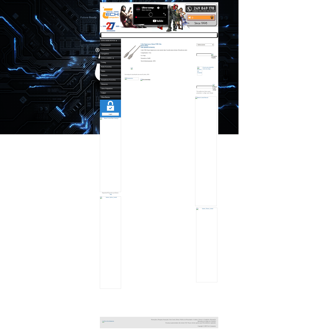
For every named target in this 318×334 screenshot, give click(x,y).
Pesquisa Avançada (163, 319)
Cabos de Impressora (168, 41)
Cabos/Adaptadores (107, 88)
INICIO (115, 35)
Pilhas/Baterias (105, 97)
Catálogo (140, 41)
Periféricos (104, 75)
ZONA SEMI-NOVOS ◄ (109, 41)
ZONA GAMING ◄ (107, 58)
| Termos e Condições (203, 319)
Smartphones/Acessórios (108, 80)
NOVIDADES (128, 35)
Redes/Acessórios (106, 67)
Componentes (105, 49)
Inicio (133, 41)
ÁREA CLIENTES (164, 35)
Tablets (103, 71)
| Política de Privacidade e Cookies (188, 319)
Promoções (154, 319)
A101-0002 (181, 41)
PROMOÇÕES (145, 35)
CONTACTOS (183, 35)
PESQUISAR (199, 35)
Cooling (103, 62)
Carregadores (105, 54)
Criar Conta (172, 319)
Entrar (177, 319)
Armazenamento (106, 45)
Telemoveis (104, 84)
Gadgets (103, 93)
